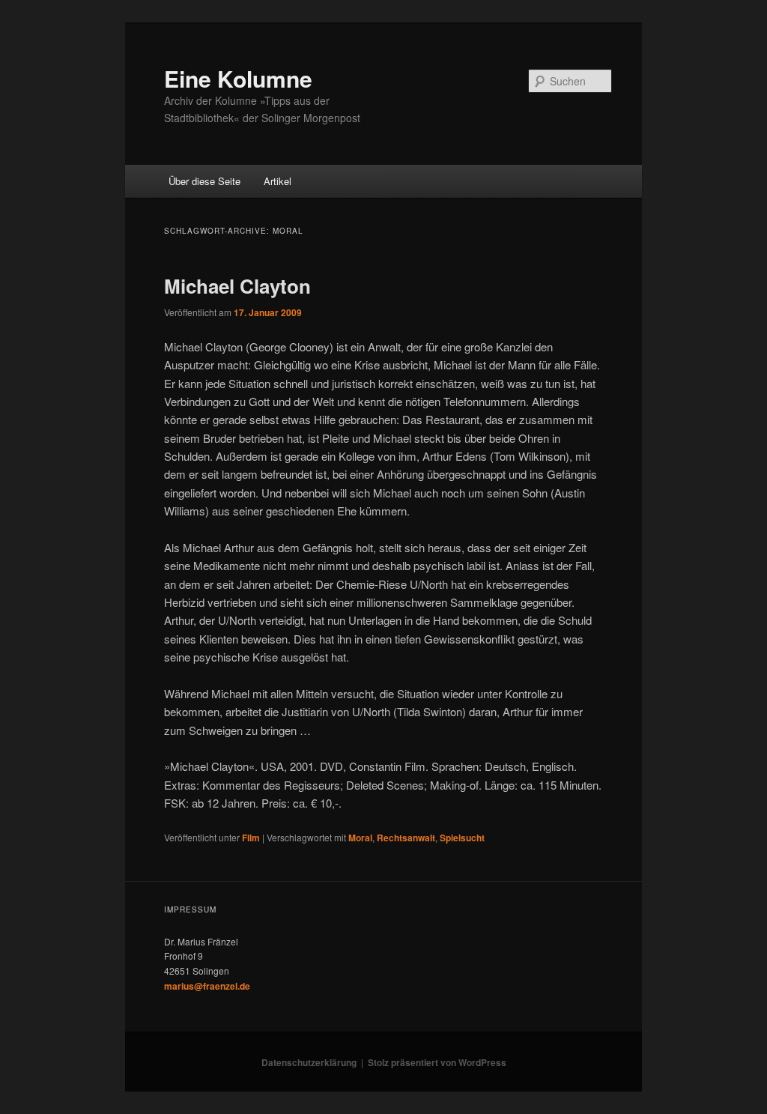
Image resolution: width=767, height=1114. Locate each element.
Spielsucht (462, 837)
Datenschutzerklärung (309, 1062)
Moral (360, 837)
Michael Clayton (237, 286)
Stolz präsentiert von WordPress (437, 1062)
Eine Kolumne (238, 78)
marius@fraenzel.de (207, 986)
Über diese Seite (204, 181)
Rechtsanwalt (406, 837)
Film (251, 837)
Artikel (277, 181)
